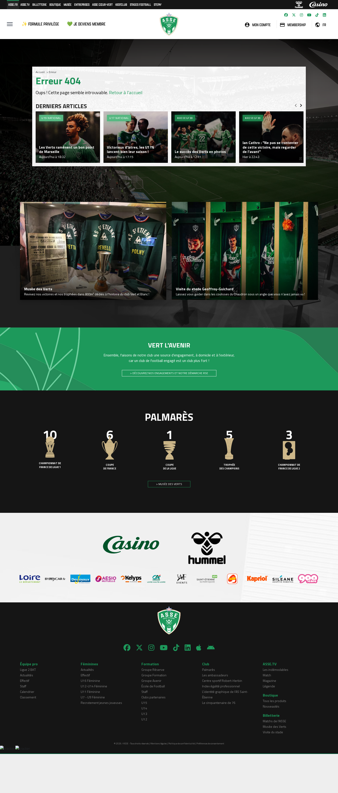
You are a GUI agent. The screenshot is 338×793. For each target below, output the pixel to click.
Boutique (55, 4)
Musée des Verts (274, 726)
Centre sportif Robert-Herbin (222, 680)
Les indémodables (275, 669)
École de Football (153, 686)
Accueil (40, 72)
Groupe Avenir (151, 680)
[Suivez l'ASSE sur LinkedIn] (324, 15)
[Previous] (295, 104)
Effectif (24, 680)
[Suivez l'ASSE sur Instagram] (301, 15)
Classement (28, 697)
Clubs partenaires (153, 697)
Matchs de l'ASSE (274, 721)
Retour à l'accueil (125, 92)
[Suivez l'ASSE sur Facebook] (286, 15)
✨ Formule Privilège (40, 24)
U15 (144, 702)
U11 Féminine (90, 691)
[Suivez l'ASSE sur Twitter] (293, 15)
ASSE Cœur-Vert (102, 4)
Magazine (269, 680)
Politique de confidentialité (181, 743)
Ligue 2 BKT (28, 669)
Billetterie (39, 4)
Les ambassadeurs (215, 675)
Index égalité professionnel (221, 686)
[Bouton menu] (10, 24)
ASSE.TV (25, 4)
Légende (269, 686)
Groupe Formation (153, 675)
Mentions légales (158, 743)
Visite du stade (273, 732)
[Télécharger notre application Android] (211, 647)
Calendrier (27, 691)
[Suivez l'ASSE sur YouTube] (309, 15)
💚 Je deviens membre (86, 24)
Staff (23, 686)
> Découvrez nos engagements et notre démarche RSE (169, 373)
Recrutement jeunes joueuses (101, 702)
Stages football (140, 4)
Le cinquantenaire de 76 (218, 702)
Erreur (52, 72)
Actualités (26, 675)
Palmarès (208, 669)
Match (267, 675)
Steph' (157, 4)
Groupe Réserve (152, 669)
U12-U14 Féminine (94, 686)
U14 (144, 708)
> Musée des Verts (169, 484)
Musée (68, 4)
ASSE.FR (13, 4)
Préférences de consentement (210, 743)
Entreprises (81, 4)
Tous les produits (274, 700)
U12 (144, 719)
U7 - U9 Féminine (93, 697)
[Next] (301, 104)
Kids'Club (121, 4)
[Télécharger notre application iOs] (198, 647)
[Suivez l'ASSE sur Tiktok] (317, 15)
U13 (144, 713)
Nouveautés (271, 706)
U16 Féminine (90, 680)
